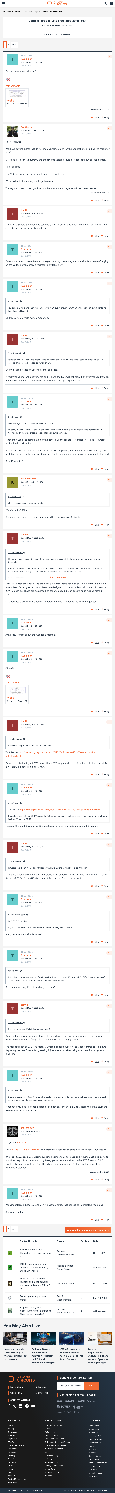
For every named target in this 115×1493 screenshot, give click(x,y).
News (91, 1446)
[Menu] (3, 3)
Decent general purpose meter (33, 1298)
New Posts (66, 34)
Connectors (13, 1432)
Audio (47, 1428)
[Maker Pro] (77, 1407)
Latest (10, 1425)
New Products (95, 1442)
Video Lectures (95, 1473)
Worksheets (94, 1476)
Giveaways (93, 1432)
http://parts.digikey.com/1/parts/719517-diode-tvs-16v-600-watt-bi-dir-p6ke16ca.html (60, 809)
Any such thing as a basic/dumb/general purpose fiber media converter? (35, 1311)
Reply (106, 117)
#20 (109, 1190)
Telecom (48, 1475)
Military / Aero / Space (55, 1465)
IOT (46, 1452)
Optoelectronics (15, 1459)
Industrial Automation (54, 1449)
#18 (109, 1072)
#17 (109, 1006)
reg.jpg (10, 100)
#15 (109, 897)
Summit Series (95, 1456)
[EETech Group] (66, 1401)
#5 (109, 283)
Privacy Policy (70, 1490)
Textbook (93, 1469)
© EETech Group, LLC (17, 1490)
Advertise (41, 1387)
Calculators (94, 1426)
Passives (12, 1462)
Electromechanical (16, 1445)
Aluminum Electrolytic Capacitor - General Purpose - (35, 1253)
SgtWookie (27, 127)
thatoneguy (27, 1127)
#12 (109, 722)
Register (91, 1386)
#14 (109, 844)
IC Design (12, 1452)
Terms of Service (84, 1490)
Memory (11, 1455)
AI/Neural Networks (53, 1425)
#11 (109, 653)
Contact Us (42, 1392)
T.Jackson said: (15, 353)
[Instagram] (27, 1406)
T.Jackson (50, 25)
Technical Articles (97, 1466)
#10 (109, 620)
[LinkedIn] (20, 1406)
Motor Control (51, 1469)
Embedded (12, 1449)
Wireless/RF (13, 1482)
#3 (109, 211)
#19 (109, 1129)
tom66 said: (13, 301)
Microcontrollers (65, 1283)
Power (11, 1469)
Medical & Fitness (52, 1462)
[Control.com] (86, 1401)
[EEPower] (64, 1406)
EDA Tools (12, 1442)
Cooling (11, 1435)
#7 (109, 399)
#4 (109, 247)
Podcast (92, 1449)
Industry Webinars (97, 1439)
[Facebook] (9, 1406)
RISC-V (11, 1472)
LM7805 (21, 1142)
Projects (92, 1453)
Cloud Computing (52, 1435)
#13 (109, 785)
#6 (109, 336)
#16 (109, 953)
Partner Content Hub (98, 1463)
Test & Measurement (17, 1479)
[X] (14, 1406)
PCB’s (10, 1465)
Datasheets (94, 1429)
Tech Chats (94, 1459)
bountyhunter (28, 478)
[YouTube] (33, 1406)
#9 (109, 536)
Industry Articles (96, 1436)
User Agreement (100, 1490)
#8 (109, 480)
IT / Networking (51, 1455)
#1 (110, 56)
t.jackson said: (14, 496)
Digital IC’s (12, 1438)
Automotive (50, 1432)
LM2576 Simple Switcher (25, 1149)
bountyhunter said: (16, 914)
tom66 (24, 210)
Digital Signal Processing (55, 1445)
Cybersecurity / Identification (57, 1442)
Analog (11, 1428)
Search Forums (51, 34)
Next (14, 44)
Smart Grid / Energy (53, 1472)
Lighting (48, 1459)
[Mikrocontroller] (69, 1412)
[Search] (105, 3)
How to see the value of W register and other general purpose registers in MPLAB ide (35, 1283)
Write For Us (17, 1392)
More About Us (18, 1387)
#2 (109, 128)
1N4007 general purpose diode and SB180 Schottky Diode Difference (34, 1267)
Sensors (11, 1475)
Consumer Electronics (54, 1438)
